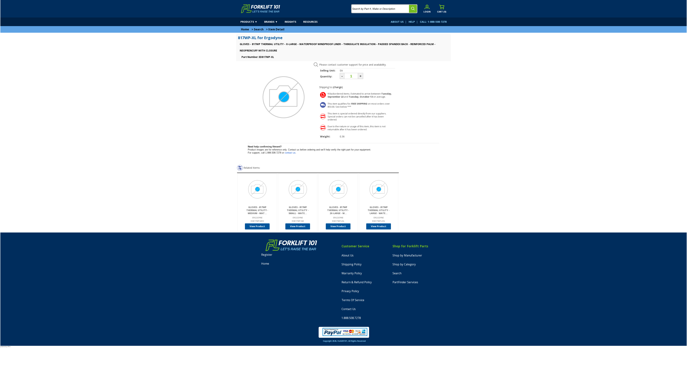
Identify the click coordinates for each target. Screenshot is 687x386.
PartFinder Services (405, 282)
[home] (260, 8)
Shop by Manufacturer (407, 255)
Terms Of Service (353, 300)
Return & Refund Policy (357, 282)
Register (266, 255)
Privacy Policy (350, 291)
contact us (290, 152)
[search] (413, 9)
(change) (338, 87)
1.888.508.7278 (351, 318)
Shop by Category (404, 264)
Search (259, 29)
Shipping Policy (352, 264)
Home (245, 29)
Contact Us (349, 309)
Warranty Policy (352, 273)
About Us (348, 255)
